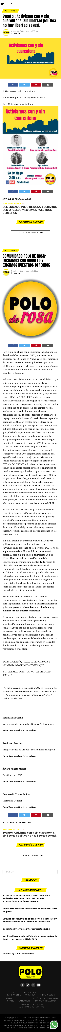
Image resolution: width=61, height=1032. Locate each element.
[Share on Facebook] (13, 85)
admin (17, 33)
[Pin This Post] (36, 85)
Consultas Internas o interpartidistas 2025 (26, 929)
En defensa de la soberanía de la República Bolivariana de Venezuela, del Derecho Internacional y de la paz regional (26, 898)
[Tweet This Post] (24, 85)
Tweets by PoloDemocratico (18, 953)
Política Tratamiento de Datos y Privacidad (45, 1000)
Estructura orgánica (30, 994)
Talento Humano (10, 1000)
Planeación (24, 1001)
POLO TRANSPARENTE (13, 994)
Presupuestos (47, 995)
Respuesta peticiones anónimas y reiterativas (31, 1005)
